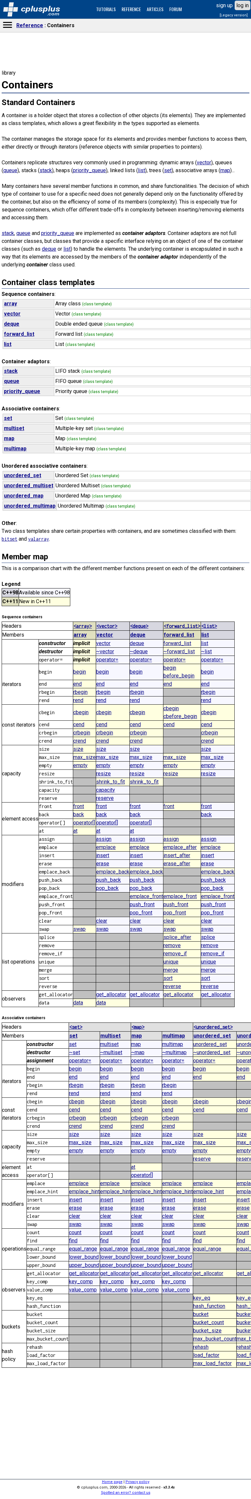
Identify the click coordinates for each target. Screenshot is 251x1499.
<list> (209, 626)
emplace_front (146, 896)
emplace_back (112, 872)
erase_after (176, 863)
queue (10, 170)
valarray (38, 539)
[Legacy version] (234, 15)
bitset (9, 539)
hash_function (209, 1306)
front (78, 806)
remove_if (175, 953)
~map (137, 1052)
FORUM (175, 9)
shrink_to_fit (110, 782)
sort (168, 978)
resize (103, 773)
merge (170, 970)
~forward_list (179, 651)
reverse (172, 986)
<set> (75, 1027)
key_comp (81, 1281)
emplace (106, 847)
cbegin (81, 712)
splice (208, 937)
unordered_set (212, 1036)
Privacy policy (137, 1482)
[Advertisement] (125, 314)
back (78, 814)
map (225, 170)
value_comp (83, 1290)
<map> (137, 1027)
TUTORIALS (106, 9)
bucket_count (208, 1322)
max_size (84, 757)
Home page (112, 1482)
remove (172, 945)
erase (102, 863)
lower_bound (84, 1257)
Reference (29, 25)
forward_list (179, 635)
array (80, 635)
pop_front (141, 913)
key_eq (201, 1298)
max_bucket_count (214, 1339)
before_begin (178, 676)
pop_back (107, 888)
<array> (83, 626)
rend (78, 700)
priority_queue (89, 170)
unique (170, 962)
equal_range (83, 1249)
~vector (105, 651)
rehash (201, 1347)
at (75, 831)
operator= (107, 660)
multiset (110, 1036)
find (73, 1240)
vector (204, 162)
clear (101, 921)
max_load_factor (212, 1363)
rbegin (80, 692)
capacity (105, 790)
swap (79, 929)
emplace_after (180, 847)
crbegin (81, 733)
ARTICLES (155, 9)
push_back (108, 880)
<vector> (106, 626)
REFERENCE (131, 9)
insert (102, 855)
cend (78, 724)
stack (46, 170)
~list (206, 651)
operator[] (84, 823)
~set (74, 1052)
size (78, 749)
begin (79, 672)
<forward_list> (182, 626)
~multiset (111, 1052)
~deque (139, 651)
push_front (142, 904)
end (77, 684)
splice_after (177, 937)
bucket (201, 1314)
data (78, 1003)
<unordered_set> (213, 1027)
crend (79, 741)
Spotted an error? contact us (125, 1492)
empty (80, 765)
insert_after (176, 855)
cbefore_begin (180, 716)
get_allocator (111, 994)
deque (49, 249)
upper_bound (84, 1265)
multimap (173, 1036)
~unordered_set (211, 1052)
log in (242, 5)
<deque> (139, 626)
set (168, 170)
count (75, 1232)
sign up (224, 5)
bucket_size (207, 1330)
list (141, 170)
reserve (105, 798)
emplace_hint (84, 1191)
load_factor (206, 1355)
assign (103, 839)
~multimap (174, 1052)
